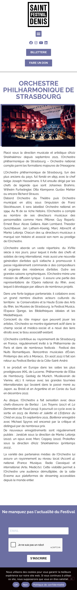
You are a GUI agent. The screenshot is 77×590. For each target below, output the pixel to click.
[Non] (71, 578)
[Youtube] (41, 42)
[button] (39, 34)
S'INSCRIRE (38, 558)
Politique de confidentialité (48, 584)
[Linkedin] (46, 42)
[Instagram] (35, 42)
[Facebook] (30, 42)
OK (16, 584)
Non (25, 584)
